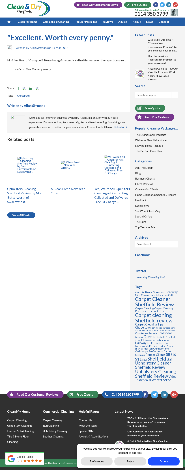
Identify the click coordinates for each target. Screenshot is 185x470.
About (137, 21)
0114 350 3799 (151, 14)
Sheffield (156, 359)
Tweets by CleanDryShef (150, 277)
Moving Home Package (149, 145)
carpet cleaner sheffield (162, 295)
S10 (173, 355)
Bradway (172, 292)
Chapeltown (143, 327)
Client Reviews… (145, 184)
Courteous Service (146, 333)
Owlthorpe (141, 351)
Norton (148, 348)
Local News (142, 205)
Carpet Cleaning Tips (149, 324)
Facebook (155, 4)
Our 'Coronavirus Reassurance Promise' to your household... (162, 60)
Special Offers (143, 216)
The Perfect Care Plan (148, 151)
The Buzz (140, 221)
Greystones (150, 340)
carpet (147, 295)
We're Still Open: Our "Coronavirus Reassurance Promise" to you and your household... (147, 422)
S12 (144, 359)
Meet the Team (88, 425)
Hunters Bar (162, 342)
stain (170, 359)
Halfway (141, 343)
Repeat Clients (155, 355)
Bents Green (152, 292)
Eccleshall (170, 337)
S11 (138, 359)
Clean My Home (27, 21)
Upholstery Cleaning (19, 425)
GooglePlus (175, 4)
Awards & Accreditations (93, 436)
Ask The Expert (144, 167)
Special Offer (87, 431)
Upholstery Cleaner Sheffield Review (153, 365)
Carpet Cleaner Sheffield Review (154, 301)
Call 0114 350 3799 (125, 394)
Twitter (162, 4)
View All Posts (21, 215)
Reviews (107, 21)
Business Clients (145, 178)
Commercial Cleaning (56, 21)
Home (11, 22)
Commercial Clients (146, 189)
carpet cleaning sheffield (153, 311)
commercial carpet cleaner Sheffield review (155, 330)
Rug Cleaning (51, 425)
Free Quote (152, 108)
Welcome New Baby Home (151, 140)
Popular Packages (86, 21)
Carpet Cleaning (144, 308)
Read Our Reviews (157, 117)
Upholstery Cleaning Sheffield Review (155, 374)
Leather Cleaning (53, 436)
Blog (138, 173)
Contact (164, 21)
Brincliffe (139, 295)
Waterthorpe (161, 380)
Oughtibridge (161, 348)
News (149, 21)
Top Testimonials (145, 227)
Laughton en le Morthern (146, 346)
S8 (168, 354)
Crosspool (23, 95)
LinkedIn (168, 4)
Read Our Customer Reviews (38, 394)
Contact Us (85, 420)
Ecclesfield (159, 337)
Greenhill (139, 340)
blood (163, 292)
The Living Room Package (150, 134)
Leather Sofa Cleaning (20, 431)
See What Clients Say (148, 211)
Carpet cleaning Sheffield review (154, 317)
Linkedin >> (121, 127)
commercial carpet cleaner (164, 328)
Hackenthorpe (162, 340)
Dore (148, 336)
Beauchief (140, 292)
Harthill (150, 343)
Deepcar (139, 337)
